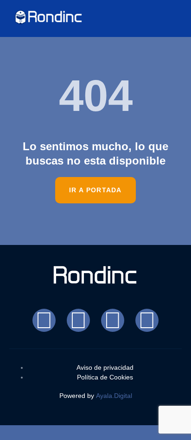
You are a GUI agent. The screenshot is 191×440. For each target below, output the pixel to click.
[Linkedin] (147, 320)
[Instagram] (78, 320)
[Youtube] (112, 320)
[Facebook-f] (44, 320)
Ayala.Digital (114, 395)
